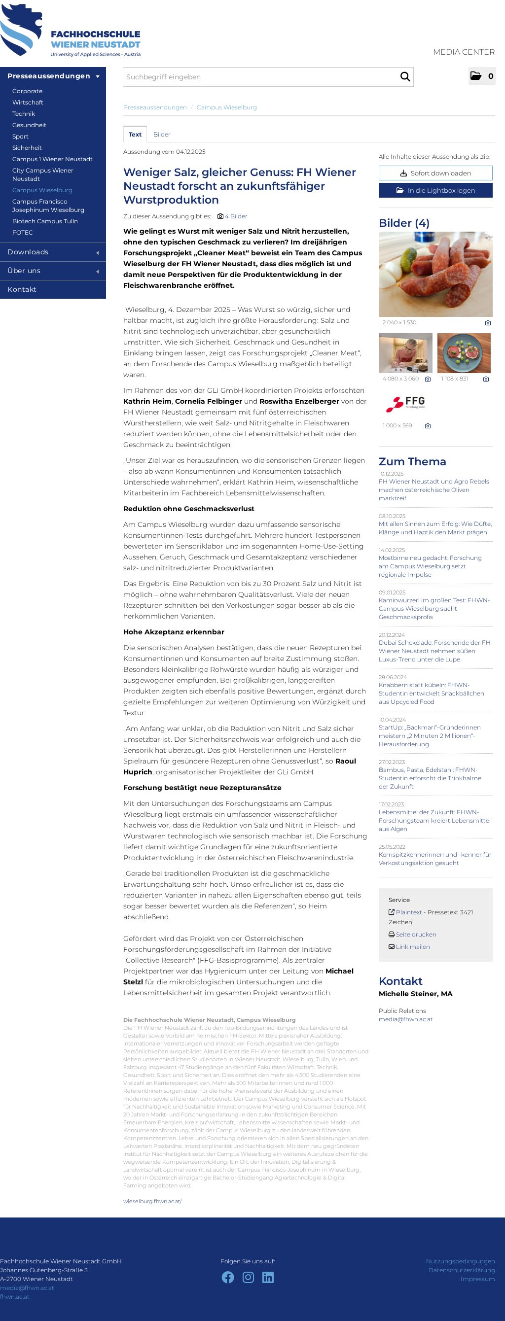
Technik (23, 113)
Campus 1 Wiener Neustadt (52, 159)
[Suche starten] (405, 77)
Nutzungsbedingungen (460, 1261)
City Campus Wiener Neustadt (42, 174)
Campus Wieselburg (42, 190)
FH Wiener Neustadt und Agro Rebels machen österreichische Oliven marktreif (434, 490)
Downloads (28, 251)
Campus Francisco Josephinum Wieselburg (48, 205)
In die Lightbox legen (440, 190)
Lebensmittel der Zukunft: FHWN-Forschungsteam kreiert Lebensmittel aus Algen (435, 820)
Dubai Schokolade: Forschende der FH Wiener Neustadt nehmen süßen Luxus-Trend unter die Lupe (435, 651)
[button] (482, 76)
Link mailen (413, 946)
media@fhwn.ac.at (406, 1019)
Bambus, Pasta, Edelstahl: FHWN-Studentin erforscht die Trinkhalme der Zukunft (430, 778)
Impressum (478, 1279)
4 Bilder (236, 216)
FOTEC (22, 232)
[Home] (70, 30)
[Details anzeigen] (488, 322)
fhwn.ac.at (15, 1296)
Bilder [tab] (162, 134)
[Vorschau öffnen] (436, 274)
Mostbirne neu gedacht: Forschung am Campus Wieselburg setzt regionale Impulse (430, 566)
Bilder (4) (404, 223)
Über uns (23, 270)
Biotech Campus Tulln (45, 221)
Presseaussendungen (48, 75)
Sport (20, 136)
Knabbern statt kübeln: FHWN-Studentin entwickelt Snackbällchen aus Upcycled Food (431, 693)
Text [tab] (135, 134)
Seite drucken (416, 934)
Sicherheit (27, 147)
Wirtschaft (27, 102)
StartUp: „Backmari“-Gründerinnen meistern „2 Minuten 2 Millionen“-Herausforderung (430, 736)
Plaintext (409, 912)
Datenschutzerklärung (462, 1270)
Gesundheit (29, 125)
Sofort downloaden (440, 173)
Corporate (27, 91)
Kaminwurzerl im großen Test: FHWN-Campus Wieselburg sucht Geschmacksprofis (434, 608)
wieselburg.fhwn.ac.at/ (152, 1201)
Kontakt (22, 289)
